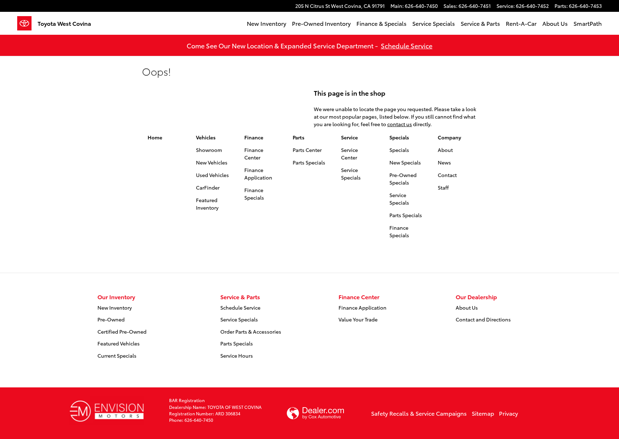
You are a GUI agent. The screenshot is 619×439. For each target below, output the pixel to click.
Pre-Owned (111, 319)
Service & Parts (480, 23)
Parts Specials (309, 162)
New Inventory (266, 23)
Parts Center (307, 149)
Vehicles (206, 137)
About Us (555, 23)
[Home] (27, 23)
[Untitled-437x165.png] (106, 410)
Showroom (209, 149)
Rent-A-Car (521, 23)
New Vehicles (211, 162)
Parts (298, 137)
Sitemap (483, 413)
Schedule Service (406, 45)
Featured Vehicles (118, 343)
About (445, 149)
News (444, 162)
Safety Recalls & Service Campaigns (419, 413)
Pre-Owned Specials (403, 178)
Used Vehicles (212, 174)
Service (349, 137)
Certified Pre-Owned (122, 331)
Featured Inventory (207, 203)
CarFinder (208, 187)
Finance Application (258, 173)
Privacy (508, 413)
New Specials (405, 162)
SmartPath (588, 23)
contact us (399, 124)
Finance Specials (254, 193)
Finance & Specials (381, 23)
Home (155, 137)
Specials (399, 137)
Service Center (349, 153)
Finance (253, 137)
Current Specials (116, 355)
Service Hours (236, 355)
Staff (443, 187)
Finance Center (253, 153)
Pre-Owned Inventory (321, 23)
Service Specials (433, 23)
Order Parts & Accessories (250, 331)
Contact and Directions (483, 319)
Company (449, 137)
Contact (447, 174)
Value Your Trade (358, 319)
